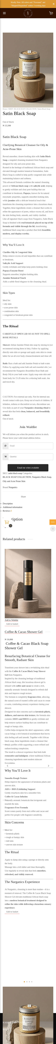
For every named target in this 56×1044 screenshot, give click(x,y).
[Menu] (4, 13)
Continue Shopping (17, 27)
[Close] (54, 4)
